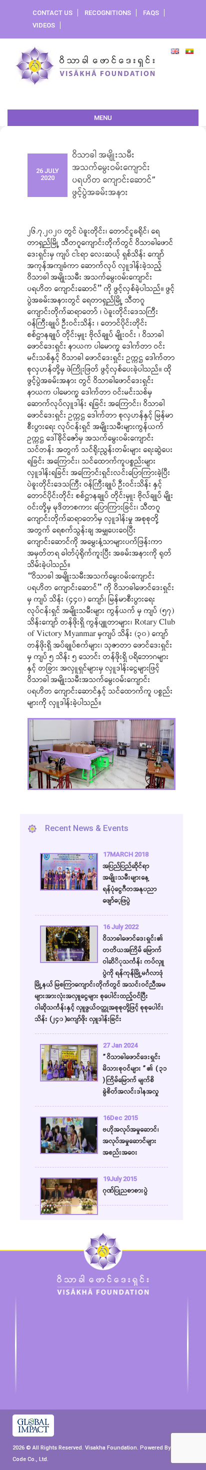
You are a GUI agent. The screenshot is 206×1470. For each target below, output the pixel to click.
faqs (151, 12)
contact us (52, 12)
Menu (103, 118)
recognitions (107, 12)
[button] (40, 745)
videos (43, 25)
